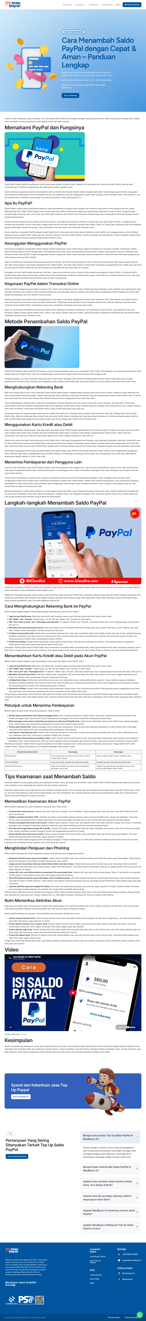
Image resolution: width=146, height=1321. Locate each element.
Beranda (67, 4)
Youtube (23, 1034)
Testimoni (94, 4)
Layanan (79, 4)
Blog (118, 4)
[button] (140, 1315)
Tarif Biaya (107, 4)
